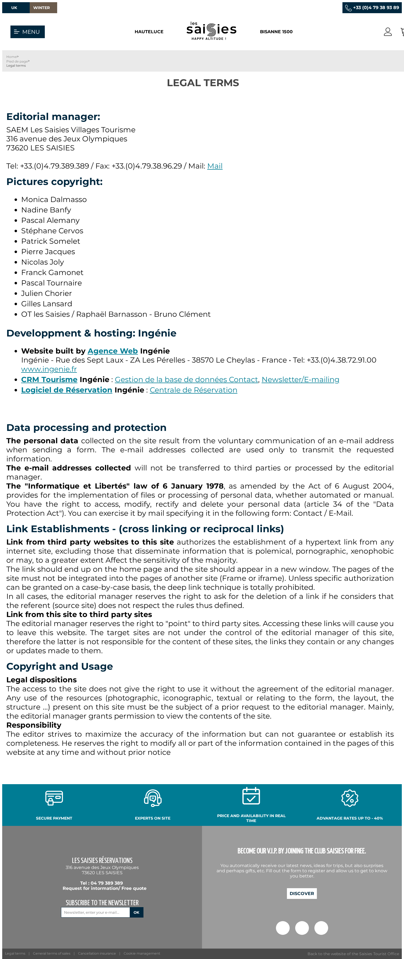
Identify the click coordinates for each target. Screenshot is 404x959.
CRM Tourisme (49, 379)
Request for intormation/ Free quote (104, 888)
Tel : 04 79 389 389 (101, 883)
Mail (215, 165)
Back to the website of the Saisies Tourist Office (353, 953)
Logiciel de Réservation (66, 389)
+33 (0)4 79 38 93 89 (376, 7)
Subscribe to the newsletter (102, 903)
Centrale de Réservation (193, 389)
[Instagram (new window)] (302, 928)
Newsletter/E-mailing (300, 379)
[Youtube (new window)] (321, 928)
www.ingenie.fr (49, 369)
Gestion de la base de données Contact (186, 379)
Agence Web (113, 350)
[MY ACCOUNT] (388, 31)
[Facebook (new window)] (283, 928)
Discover (302, 893)
